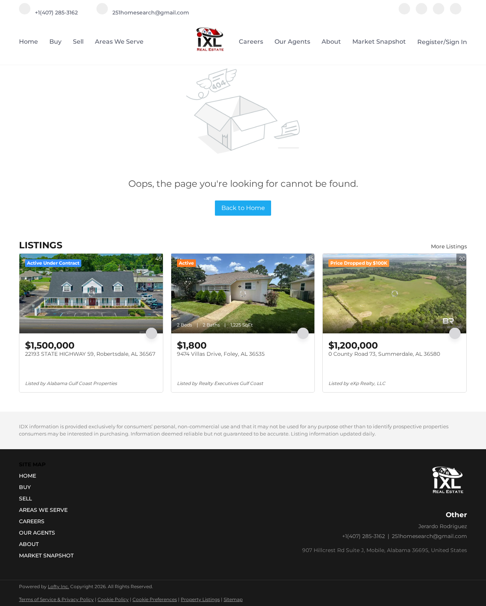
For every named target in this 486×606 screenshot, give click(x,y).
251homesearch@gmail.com (429, 536)
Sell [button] (78, 41)
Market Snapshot (379, 41)
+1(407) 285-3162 (363, 536)
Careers (251, 41)
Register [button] (430, 42)
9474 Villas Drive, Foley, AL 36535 (221, 353)
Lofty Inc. (58, 586)
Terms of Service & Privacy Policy (56, 599)
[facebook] (404, 12)
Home (28, 41)
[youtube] (438, 12)
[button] (48, 476)
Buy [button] (55, 41)
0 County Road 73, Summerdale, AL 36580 (384, 353)
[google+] (455, 12)
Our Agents (292, 41)
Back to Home (243, 207)
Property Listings (200, 599)
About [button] (331, 41)
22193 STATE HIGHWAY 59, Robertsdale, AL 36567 (90, 353)
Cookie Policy (113, 599)
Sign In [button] (456, 42)
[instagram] (421, 12)
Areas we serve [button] (119, 41)
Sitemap (233, 599)
